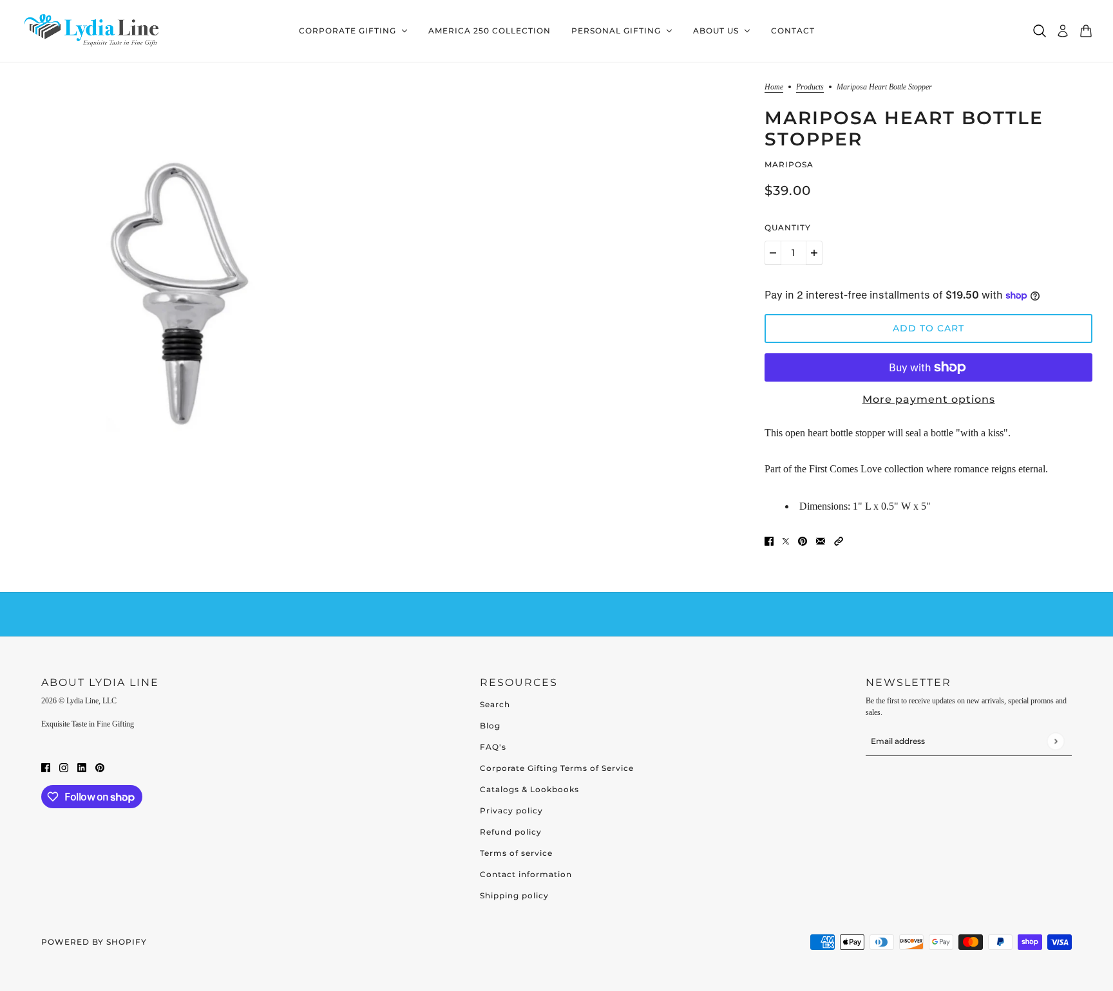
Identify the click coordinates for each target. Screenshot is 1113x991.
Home (774, 87)
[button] (838, 540)
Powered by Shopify (94, 942)
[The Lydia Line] (94, 31)
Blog (490, 725)
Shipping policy (514, 895)
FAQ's (493, 747)
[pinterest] (99, 767)
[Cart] (1086, 30)
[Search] (1039, 30)
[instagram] (63, 767)
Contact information (526, 874)
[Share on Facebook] (769, 540)
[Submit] (1055, 741)
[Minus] (773, 253)
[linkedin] (81, 767)
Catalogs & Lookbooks (529, 789)
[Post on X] (785, 540)
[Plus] (814, 253)
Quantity (788, 227)
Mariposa (789, 164)
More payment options (928, 399)
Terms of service (516, 853)
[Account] (1062, 30)
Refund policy (511, 832)
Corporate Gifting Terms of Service (557, 768)
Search (495, 704)
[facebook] (45, 767)
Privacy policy (511, 810)
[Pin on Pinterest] (802, 540)
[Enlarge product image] (185, 286)
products (810, 87)
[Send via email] (820, 540)
